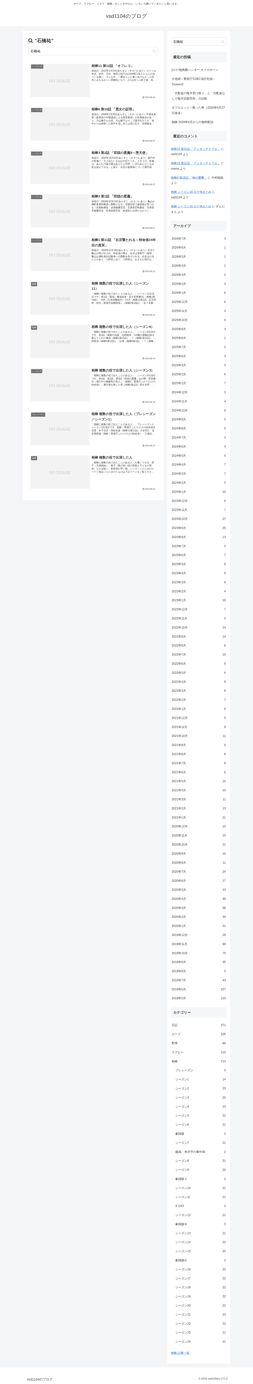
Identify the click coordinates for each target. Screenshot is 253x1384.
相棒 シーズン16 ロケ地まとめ (191, 192)
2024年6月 (199, 446)
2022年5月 (199, 672)
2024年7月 (199, 437)
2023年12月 (199, 500)
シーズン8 (200, 1160)
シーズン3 (200, 1097)
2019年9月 (199, 962)
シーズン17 (200, 1278)
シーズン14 (200, 1242)
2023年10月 (199, 518)
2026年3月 (199, 274)
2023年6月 (199, 555)
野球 (199, 1043)
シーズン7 (200, 1142)
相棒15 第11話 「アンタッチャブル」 (195, 149)
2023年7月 (199, 546)
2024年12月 (199, 392)
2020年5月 (199, 889)
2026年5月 (199, 256)
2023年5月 (199, 564)
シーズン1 (200, 1079)
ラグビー (199, 1052)
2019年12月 (199, 935)
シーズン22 (200, 1323)
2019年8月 (199, 971)
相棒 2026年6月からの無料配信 (192, 122)
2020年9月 (199, 853)
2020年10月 (199, 844)
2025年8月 (199, 338)
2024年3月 (199, 473)
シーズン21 (200, 1314)
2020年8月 (199, 862)
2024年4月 (199, 464)
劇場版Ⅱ (200, 1178)
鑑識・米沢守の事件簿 (200, 1151)
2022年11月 (199, 618)
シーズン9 (200, 1169)
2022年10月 (199, 627)
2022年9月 (199, 636)
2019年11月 (199, 944)
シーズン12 (200, 1215)
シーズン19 (200, 1296)
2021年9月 (199, 745)
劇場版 (200, 1133)
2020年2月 (199, 916)
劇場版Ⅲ (200, 1224)
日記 (199, 1025)
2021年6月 (199, 772)
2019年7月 (199, 980)
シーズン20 (200, 1305)
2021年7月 (199, 763)
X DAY (200, 1206)
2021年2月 (199, 808)
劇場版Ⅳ (200, 1260)
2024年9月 (199, 419)
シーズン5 (200, 1115)
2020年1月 (199, 925)
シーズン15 (200, 1251)
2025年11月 (199, 310)
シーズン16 (200, 1269)
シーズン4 (200, 1106)
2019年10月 (199, 953)
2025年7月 (199, 347)
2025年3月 (199, 365)
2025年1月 (199, 383)
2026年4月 (199, 265)
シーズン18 (200, 1287)
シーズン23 (200, 1332)
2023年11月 (199, 509)
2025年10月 (199, 320)
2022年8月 (199, 645)
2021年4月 (199, 790)
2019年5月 (199, 998)
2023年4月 (199, 573)
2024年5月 (199, 455)
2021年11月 (199, 727)
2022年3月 (199, 690)
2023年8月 (199, 537)
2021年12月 (199, 718)
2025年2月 (199, 374)
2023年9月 (199, 528)
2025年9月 (199, 329)
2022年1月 (199, 708)
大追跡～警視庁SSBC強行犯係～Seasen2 (194, 81)
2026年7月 (199, 238)
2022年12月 (199, 609)
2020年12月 (199, 826)
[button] (154, 51)
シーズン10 (200, 1188)
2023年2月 (199, 591)
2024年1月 (199, 491)
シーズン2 (200, 1088)
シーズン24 (200, 1341)
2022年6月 (199, 663)
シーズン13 (200, 1233)
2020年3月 (199, 908)
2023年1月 (199, 600)
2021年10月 (199, 736)
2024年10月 (199, 410)
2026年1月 (199, 292)
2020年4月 (199, 898)
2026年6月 (199, 247)
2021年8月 (199, 754)
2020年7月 (199, 871)
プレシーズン (200, 1070)
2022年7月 (199, 654)
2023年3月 (199, 582)
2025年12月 (199, 301)
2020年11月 (199, 835)
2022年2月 (199, 699)
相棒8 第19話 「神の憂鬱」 (189, 177)
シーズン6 (200, 1124)
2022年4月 (199, 681)
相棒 (199, 1061)
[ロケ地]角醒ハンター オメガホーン (195, 69)
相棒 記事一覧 (180, 1353)
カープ (199, 1034)
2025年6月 (199, 356)
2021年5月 (199, 781)
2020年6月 (199, 880)
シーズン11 (200, 1197)
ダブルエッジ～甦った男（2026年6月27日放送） (198, 110)
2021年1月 (199, 817)
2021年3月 (199, 799)
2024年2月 (199, 482)
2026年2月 (199, 283)
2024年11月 (199, 401)
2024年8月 (199, 428)
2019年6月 (199, 989)
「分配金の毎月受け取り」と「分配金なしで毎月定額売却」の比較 (198, 96)
